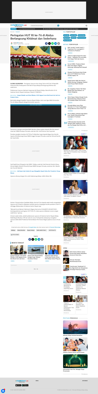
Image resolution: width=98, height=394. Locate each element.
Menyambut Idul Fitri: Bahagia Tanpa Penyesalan (73, 370)
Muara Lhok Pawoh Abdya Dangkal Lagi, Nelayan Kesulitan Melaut (35, 257)
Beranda (12, 31)
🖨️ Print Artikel (15, 234)
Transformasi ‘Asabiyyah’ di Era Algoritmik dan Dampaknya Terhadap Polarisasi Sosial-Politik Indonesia (79, 269)
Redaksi (15, 42)
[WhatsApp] (52, 43)
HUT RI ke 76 (52, 230)
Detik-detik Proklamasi (42, 230)
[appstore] (18, 386)
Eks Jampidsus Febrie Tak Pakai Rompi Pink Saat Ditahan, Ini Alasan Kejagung (77, 90)
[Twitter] (49, 43)
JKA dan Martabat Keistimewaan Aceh (75, 260)
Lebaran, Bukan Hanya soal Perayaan (73, 352)
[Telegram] (55, 43)
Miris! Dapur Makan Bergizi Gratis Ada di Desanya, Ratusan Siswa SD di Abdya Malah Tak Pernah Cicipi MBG (77, 100)
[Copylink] (58, 43)
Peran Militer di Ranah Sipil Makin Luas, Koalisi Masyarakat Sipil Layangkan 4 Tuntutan (77, 115)
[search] (58, 26)
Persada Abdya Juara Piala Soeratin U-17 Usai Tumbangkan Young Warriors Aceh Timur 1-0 (77, 107)
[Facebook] (46, 43)
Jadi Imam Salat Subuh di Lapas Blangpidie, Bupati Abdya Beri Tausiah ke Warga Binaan (35, 172)
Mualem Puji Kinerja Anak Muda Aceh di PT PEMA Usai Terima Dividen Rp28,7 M (77, 74)
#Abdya (13, 230)
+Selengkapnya (84, 130)
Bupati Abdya (30, 230)
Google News (33, 227)
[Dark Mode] (86, 25)
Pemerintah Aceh (81, 37)
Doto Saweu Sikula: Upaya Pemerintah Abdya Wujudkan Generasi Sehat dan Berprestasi (78, 254)
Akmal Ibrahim (21, 230)
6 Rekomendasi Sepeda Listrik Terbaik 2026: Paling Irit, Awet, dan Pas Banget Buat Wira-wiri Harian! (77, 124)
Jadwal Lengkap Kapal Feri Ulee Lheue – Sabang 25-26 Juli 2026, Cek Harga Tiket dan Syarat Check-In (77, 58)
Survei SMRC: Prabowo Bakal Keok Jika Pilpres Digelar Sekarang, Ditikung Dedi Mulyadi (77, 65)
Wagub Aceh (66, 37)
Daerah (18, 31)
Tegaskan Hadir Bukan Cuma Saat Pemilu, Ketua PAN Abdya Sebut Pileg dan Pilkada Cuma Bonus (53, 258)
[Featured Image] (35, 63)
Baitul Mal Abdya (67, 40)
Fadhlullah (73, 37)
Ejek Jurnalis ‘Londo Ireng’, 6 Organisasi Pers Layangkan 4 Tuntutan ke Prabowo (76, 49)
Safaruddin (66, 35)
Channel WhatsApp (55, 227)
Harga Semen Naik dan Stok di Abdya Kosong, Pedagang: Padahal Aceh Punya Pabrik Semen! (77, 82)
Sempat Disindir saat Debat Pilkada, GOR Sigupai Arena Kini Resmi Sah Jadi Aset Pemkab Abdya (35, 96)
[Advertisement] (49, 12)
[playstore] (25, 386)
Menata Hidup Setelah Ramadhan (72, 335)
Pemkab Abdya (81, 35)
